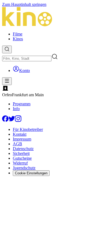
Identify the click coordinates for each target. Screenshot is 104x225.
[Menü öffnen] (7, 81)
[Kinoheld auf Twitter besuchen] (12, 120)
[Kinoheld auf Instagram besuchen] (18, 120)
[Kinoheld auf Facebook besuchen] (5, 120)
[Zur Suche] (7, 49)
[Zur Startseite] (52, 17)
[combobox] (26, 58)
